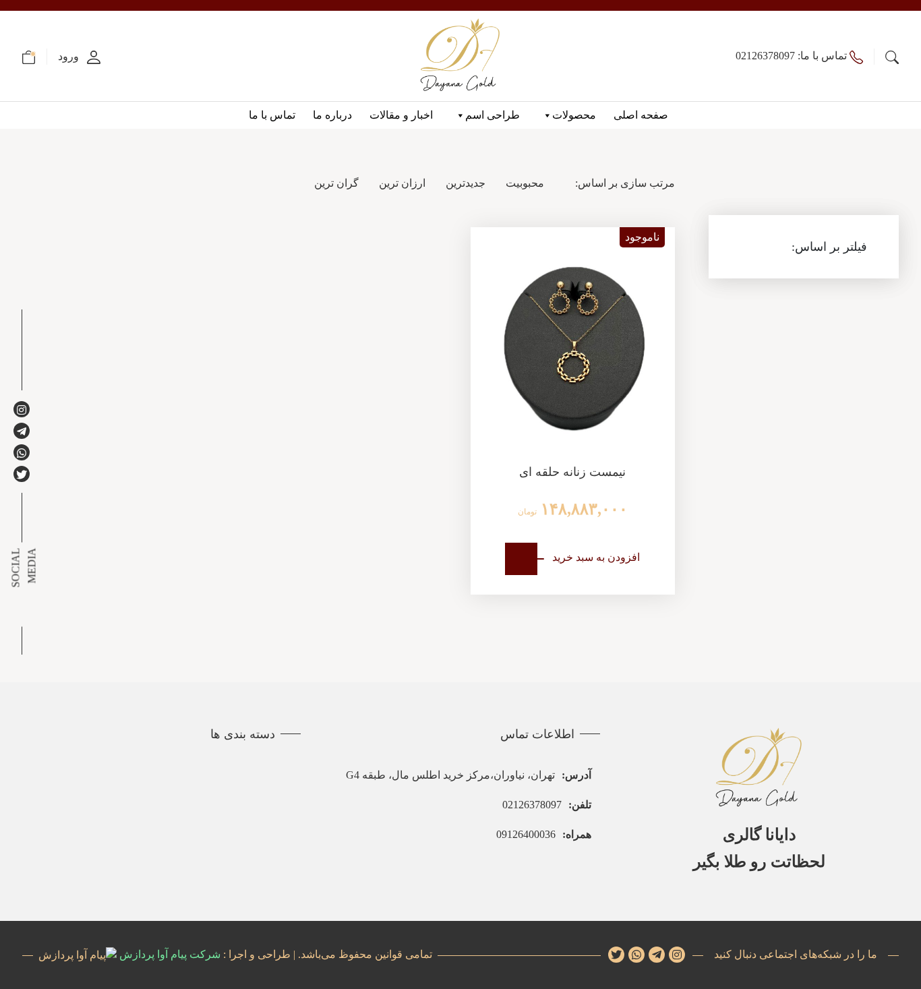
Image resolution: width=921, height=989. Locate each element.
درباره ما (332, 115)
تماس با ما (272, 115)
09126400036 (543, 834)
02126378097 (546, 804)
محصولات (574, 115)
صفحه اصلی (641, 115)
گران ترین (336, 183)
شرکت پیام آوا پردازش (168, 954)
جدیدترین (465, 183)
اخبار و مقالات (401, 115)
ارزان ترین (402, 183)
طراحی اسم (492, 115)
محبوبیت (525, 183)
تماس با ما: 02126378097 (793, 55)
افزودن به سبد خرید (596, 557)
